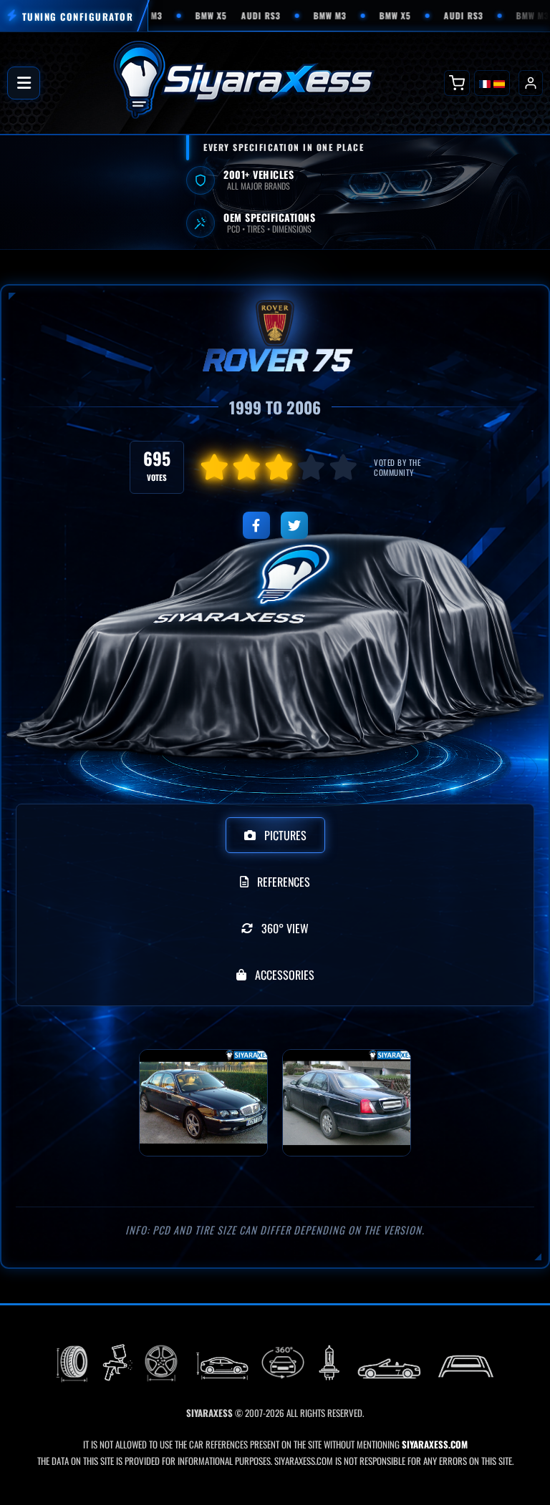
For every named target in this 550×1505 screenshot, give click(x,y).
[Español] (499, 83)
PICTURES (285, 835)
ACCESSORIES (284, 974)
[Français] (485, 83)
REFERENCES (283, 881)
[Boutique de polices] (457, 83)
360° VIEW (285, 928)
